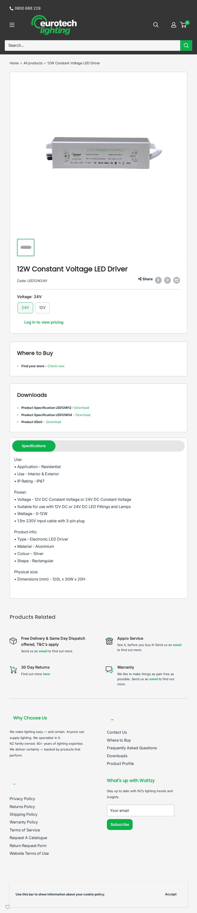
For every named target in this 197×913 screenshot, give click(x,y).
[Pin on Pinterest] (167, 280)
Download (81, 408)
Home (14, 63)
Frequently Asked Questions (132, 747)
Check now (56, 366)
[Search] (186, 45)
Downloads (117, 755)
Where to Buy (119, 740)
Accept (171, 894)
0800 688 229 (28, 8)
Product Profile (120, 763)
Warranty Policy (24, 822)
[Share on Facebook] (158, 280)
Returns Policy (22, 806)
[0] (183, 25)
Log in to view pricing (43, 322)
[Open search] (156, 24)
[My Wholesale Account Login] (173, 24)
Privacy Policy (22, 798)
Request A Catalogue (28, 837)
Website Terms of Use (29, 853)
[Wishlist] (8, 908)
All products (33, 63)
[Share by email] (176, 280)
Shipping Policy (23, 814)
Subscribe (120, 824)
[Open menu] (12, 25)
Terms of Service (25, 830)
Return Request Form (28, 845)
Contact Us (117, 732)
